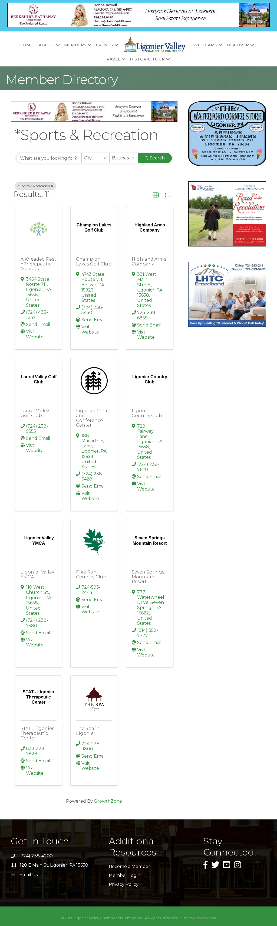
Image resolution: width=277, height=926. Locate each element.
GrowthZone (108, 801)
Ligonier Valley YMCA (37, 574)
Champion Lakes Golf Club (93, 262)
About (47, 44)
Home (26, 44)
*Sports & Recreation (34, 186)
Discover (238, 44)
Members (75, 44)
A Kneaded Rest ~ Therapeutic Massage (38, 264)
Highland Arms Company (149, 262)
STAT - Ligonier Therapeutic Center (37, 733)
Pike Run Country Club (91, 574)
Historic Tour (147, 59)
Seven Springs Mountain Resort (148, 576)
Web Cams (205, 44)
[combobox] (95, 158)
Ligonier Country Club (147, 413)
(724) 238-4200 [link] (36, 855)
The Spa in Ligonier (88, 731)
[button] (155, 195)
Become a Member (129, 866)
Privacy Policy (123, 884)
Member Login (124, 875)
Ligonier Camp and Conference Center (93, 418)
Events (104, 44)
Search (157, 158)
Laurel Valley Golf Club (35, 413)
